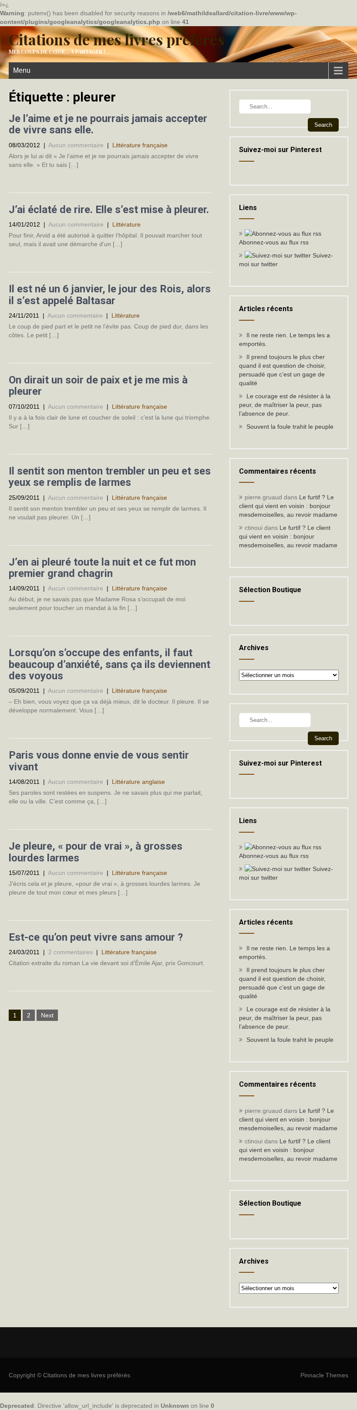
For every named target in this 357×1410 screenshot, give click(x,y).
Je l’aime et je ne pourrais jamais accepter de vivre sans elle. (108, 124)
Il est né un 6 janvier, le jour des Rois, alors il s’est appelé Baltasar (110, 294)
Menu (21, 70)
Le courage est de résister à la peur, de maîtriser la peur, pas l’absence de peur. (284, 405)
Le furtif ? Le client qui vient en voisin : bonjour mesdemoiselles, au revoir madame (288, 506)
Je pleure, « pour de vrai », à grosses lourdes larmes (95, 852)
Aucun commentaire (76, 145)
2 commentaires (70, 952)
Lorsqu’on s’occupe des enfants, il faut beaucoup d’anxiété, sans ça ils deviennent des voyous (109, 664)
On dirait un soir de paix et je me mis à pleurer (98, 385)
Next (47, 1015)
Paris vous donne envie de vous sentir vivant (99, 761)
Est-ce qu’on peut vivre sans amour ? (96, 937)
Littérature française (140, 145)
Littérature (126, 224)
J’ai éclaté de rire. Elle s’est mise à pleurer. (109, 209)
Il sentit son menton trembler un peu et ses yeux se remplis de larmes (110, 476)
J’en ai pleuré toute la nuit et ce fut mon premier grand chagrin (102, 568)
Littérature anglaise (138, 781)
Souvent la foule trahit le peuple (289, 426)
